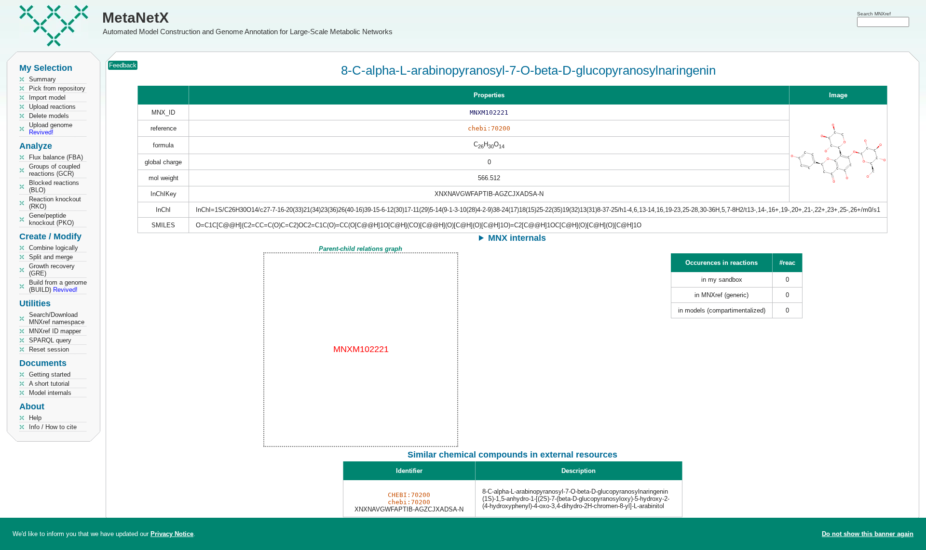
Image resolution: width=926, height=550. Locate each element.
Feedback (122, 65)
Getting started (49, 374)
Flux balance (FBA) (56, 157)
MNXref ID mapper (55, 331)
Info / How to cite (53, 427)
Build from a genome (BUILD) (58, 286)
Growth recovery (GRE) (52, 269)
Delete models (49, 115)
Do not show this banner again (867, 533)
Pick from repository (57, 88)
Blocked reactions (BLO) (54, 186)
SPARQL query (50, 340)
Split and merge (51, 257)
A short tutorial (49, 383)
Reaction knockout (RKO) (55, 203)
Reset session (49, 349)
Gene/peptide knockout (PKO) (51, 219)
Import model (47, 97)
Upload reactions (52, 106)
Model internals (50, 392)
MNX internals (517, 238)
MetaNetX (135, 18)
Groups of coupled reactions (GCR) (54, 170)
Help (35, 417)
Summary (42, 79)
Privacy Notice (171, 533)
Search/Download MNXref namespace (56, 318)
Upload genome (50, 128)
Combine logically (53, 247)
